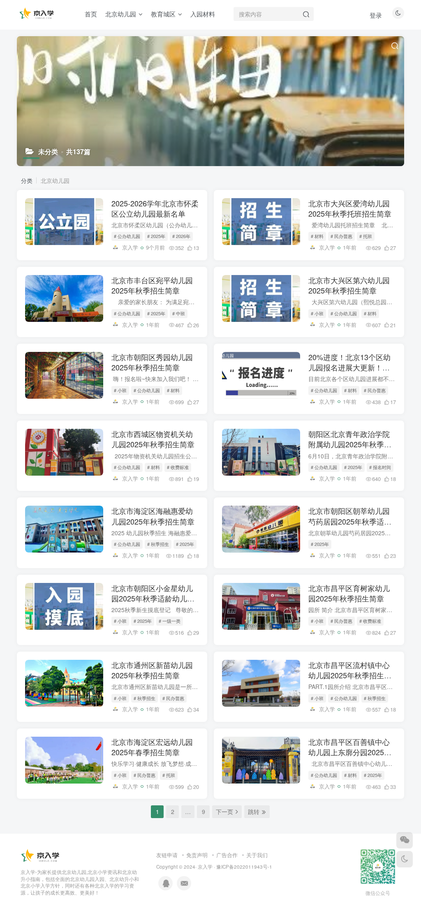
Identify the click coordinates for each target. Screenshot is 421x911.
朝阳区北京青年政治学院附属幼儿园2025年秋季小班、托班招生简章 (349, 444)
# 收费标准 (178, 467)
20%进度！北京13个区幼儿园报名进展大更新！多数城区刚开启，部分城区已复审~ (349, 372)
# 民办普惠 (341, 236)
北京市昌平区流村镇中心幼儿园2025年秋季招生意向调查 (349, 675)
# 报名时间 (380, 467)
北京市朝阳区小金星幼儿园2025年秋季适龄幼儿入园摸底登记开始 (152, 598)
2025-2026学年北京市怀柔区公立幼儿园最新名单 (155, 208)
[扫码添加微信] (404, 840)
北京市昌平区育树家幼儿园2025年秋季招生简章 (349, 593)
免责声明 (197, 855)
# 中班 (178, 313)
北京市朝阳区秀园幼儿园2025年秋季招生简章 (152, 361)
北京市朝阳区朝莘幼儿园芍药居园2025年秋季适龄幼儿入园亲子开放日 (349, 520)
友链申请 (167, 855)
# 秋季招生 (158, 544)
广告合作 (227, 855)
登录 (376, 15)
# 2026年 (181, 236)
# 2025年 (156, 236)
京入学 (205, 866)
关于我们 (257, 855)
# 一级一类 (169, 620)
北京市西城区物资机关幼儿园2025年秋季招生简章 (152, 438)
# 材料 (317, 236)
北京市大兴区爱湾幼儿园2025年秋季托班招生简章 (349, 208)
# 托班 (365, 236)
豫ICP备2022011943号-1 (244, 866)
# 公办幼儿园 (127, 236)
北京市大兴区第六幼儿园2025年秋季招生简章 (349, 285)
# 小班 (317, 313)
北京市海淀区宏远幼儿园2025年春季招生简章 (152, 746)
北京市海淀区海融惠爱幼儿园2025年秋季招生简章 (152, 515)
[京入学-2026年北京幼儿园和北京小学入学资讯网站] (41, 855)
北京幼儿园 (55, 180)
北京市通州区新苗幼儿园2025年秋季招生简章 (152, 669)
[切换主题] (404, 859)
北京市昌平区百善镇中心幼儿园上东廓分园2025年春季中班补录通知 (349, 752)
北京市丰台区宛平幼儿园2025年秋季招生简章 (152, 285)
